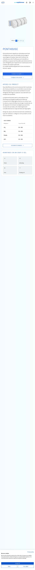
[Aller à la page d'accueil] (3, 2)
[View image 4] (23, 41)
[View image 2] (19, 41)
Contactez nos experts (16, 74)
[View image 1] (16, 41)
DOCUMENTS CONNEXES (16, 145)
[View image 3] (21, 41)
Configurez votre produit (16, 77)
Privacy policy (30, 552)
